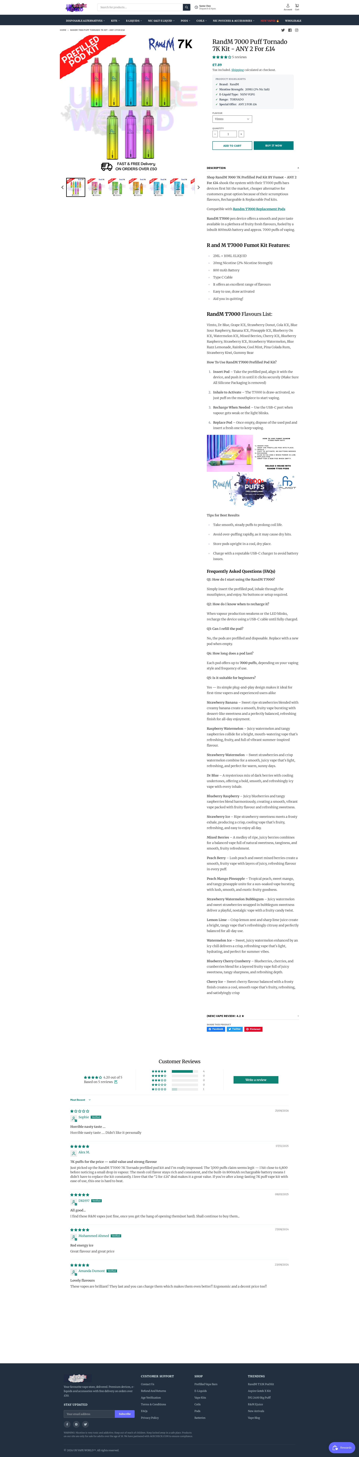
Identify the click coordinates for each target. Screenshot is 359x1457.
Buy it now (273, 145)
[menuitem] (75, 187)
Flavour (217, 113)
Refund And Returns (153, 1391)
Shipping (237, 70)
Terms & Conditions (153, 1404)
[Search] (186, 7)
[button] (222, 57)
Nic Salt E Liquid (160, 20)
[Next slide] (198, 187)
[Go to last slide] (62, 187)
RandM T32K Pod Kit (261, 1384)
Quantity (218, 128)
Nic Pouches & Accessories (232, 20)
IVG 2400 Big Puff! (259, 1397)
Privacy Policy (150, 1417)
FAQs (144, 1411)
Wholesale (293, 20)
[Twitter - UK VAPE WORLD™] (283, 30)
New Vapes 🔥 (270, 20)
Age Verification (151, 1397)
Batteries (199, 1417)
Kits (114, 20)
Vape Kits (200, 1397)
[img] (79, 1111)
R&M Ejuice (255, 1404)
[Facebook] (67, 1424)
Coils (200, 20)
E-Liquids (133, 20)
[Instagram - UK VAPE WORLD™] (296, 30)
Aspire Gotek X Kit (259, 1391)
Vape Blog (254, 1417)
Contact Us (147, 1384)
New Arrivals (256, 1411)
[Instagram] (76, 1424)
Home (63, 30)
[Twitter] (85, 1424)
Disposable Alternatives (84, 20)
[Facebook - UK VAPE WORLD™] (289, 30)
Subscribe (125, 1414)
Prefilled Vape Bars (205, 1384)
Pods (184, 20)
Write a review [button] (256, 1080)
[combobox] (144, 7)
